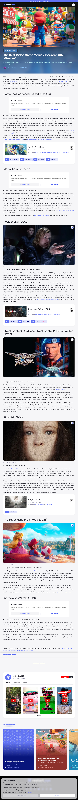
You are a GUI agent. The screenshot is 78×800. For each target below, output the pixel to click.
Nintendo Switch (39, 152)
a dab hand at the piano (63, 592)
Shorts (8, 682)
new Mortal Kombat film (41, 216)
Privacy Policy (30, 792)
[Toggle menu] (73, 5)
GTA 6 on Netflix (33, 1)
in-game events (62, 81)
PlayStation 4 (49, 152)
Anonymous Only (21, 795)
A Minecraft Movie (16, 81)
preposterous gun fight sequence (47, 299)
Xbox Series (66, 152)
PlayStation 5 (56, 152)
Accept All (57, 795)
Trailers (25, 682)
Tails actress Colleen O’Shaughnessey (39, 139)
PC (45, 152)
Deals (39, 1)
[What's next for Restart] (18, 736)
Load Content (54, 109)
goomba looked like (29, 571)
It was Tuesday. (61, 389)
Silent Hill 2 (14, 469)
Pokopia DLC (45, 1)
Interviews (17, 682)
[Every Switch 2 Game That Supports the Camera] (51, 736)
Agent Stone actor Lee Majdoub (13, 139)
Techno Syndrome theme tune (64, 210)
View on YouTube (25, 109)
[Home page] (9, 5)
